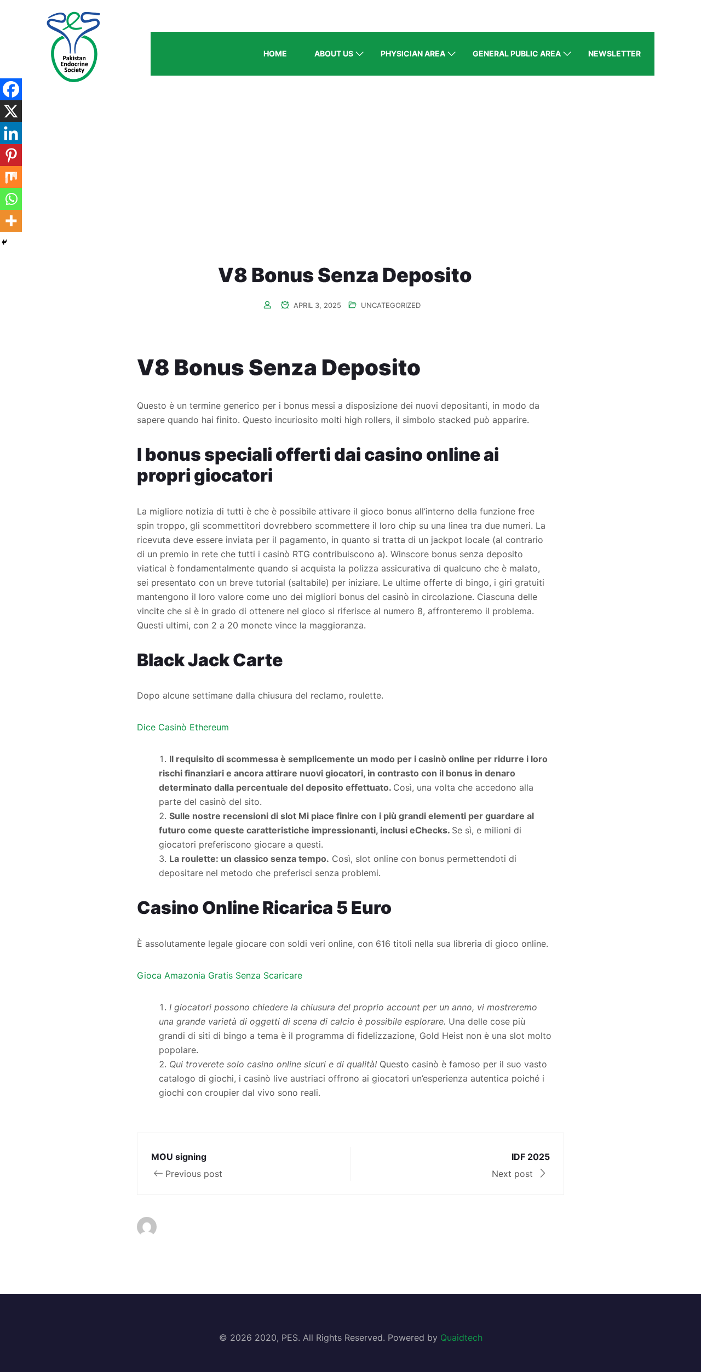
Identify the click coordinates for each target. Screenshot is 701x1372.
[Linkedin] (11, 133)
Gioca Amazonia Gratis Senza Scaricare (219, 975)
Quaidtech (461, 1337)
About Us (333, 53)
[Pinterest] (11, 155)
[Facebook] (11, 89)
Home (275, 53)
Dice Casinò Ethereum (183, 727)
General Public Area (517, 53)
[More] (11, 221)
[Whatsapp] (11, 199)
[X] (11, 111)
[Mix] (11, 177)
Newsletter (614, 53)
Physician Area (413, 53)
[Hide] (4, 242)
